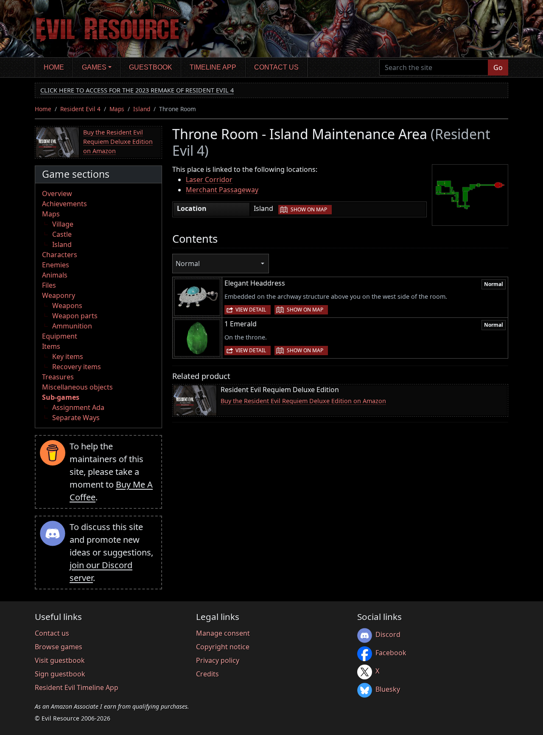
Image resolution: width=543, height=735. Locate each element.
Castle (62, 234)
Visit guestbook (60, 660)
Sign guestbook (60, 674)
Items (51, 346)
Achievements (64, 203)
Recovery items (76, 366)
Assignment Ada (78, 407)
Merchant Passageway (222, 189)
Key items (67, 356)
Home (54, 67)
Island (141, 109)
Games (94, 67)
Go (498, 67)
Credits (207, 674)
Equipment (59, 336)
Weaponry (58, 295)
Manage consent (223, 633)
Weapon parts (75, 315)
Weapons (67, 305)
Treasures (58, 377)
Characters (59, 254)
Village (62, 224)
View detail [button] (250, 309)
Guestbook (150, 67)
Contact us (276, 67)
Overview (57, 193)
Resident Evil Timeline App (76, 687)
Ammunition (72, 326)
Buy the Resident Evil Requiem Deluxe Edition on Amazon (118, 141)
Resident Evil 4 (80, 109)
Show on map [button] (309, 209)
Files (49, 285)
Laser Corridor (209, 179)
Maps (116, 109)
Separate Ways (76, 417)
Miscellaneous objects (77, 387)
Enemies (55, 264)
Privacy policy (217, 660)
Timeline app (213, 67)
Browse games (58, 646)
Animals (54, 275)
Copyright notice (222, 646)
